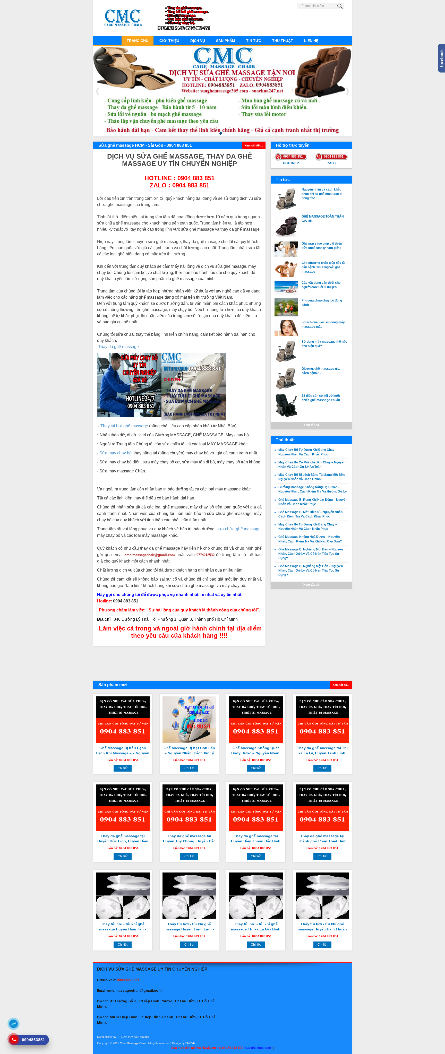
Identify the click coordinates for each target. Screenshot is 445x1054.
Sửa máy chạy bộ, (116, 453)
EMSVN (190, 1043)
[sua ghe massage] (193, 386)
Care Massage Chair (133, 1043)
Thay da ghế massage (118, 346)
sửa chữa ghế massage (239, 529)
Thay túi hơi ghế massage (124, 426)
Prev (97, 91)
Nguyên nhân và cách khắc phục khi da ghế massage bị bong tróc (322, 194)
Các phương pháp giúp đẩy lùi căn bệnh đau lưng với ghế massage (323, 267)
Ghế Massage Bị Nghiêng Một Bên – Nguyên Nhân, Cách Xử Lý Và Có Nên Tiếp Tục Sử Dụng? (310, 554)
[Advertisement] (179, 663)
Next (347, 91)
